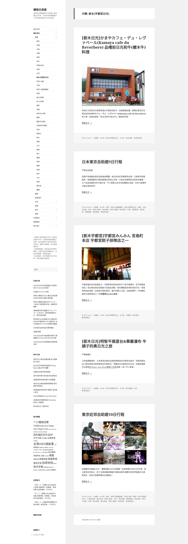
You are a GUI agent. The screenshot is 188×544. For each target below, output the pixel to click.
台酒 (55, 444)
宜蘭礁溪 (41, 447)
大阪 (38, 49)
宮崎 (38, 182)
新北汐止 (40, 452)
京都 (38, 45)
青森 (38, 57)
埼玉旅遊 (122, 499)
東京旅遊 (96, 212)
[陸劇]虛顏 (37, 332)
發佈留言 (139, 138)
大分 (38, 178)
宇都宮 (128, 315)
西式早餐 (38, 466)
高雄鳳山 (53, 470)
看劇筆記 (36, 222)
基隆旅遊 (36, 447)
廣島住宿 (50, 450)
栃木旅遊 (105, 210)
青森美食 (35, 470)
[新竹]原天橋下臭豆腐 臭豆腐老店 (45, 376)
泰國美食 (36, 455)
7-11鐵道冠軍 (41, 422)
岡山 (38, 137)
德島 (38, 150)
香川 (38, 154)
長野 (38, 109)
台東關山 (35, 441)
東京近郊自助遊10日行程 (103, 414)
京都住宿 (35, 432)
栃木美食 (129, 138)
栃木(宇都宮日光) (43, 77)
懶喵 (96, 138)
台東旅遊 (51, 438)
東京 (38, 41)
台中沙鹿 (37, 438)
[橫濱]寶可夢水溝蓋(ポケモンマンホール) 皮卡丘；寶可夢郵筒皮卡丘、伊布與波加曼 (45, 312)
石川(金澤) (40, 101)
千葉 (38, 85)
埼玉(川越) (40, 81)
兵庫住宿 (40, 432)
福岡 (38, 166)
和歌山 (39, 133)
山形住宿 (51, 447)
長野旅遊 (88, 212)
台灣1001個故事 (43, 444)
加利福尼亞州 (40, 434)
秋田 (38, 69)
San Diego (49, 425)
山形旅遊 (35, 450)
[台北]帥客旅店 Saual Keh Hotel (44, 396)
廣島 (38, 141)
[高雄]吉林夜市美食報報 (41, 372)
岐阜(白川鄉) (41, 113)
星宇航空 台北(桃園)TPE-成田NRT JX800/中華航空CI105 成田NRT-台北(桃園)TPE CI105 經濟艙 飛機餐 (45, 321)
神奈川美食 (97, 210)
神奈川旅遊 (114, 210)
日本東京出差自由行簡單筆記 (43, 328)
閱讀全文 (87, 123)
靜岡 (38, 117)
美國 (36, 214)
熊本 (38, 174)
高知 (38, 162)
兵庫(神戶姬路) (42, 125)
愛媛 (38, 158)
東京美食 (104, 501)
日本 (36, 37)
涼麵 (42, 456)
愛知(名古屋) (41, 121)
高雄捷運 (48, 470)
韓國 (36, 194)
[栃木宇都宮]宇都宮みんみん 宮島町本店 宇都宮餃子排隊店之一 (112, 238)
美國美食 (52, 458)
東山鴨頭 (51, 452)
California (38, 425)
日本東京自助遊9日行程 (102, 161)
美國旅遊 (43, 459)
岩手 (38, 61)
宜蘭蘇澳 (46, 447)
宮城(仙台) (40, 65)
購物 (38, 190)
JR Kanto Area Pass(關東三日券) (103, 367)
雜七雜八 (36, 226)
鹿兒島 (39, 186)
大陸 (36, 202)
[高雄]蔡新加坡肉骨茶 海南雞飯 (44, 380)
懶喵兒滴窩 (40, 9)
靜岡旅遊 (129, 499)
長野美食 (135, 210)
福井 (38, 105)
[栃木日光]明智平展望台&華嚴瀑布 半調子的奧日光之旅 (114, 344)
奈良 (38, 129)
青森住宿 (51, 467)
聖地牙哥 (37, 463)
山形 (38, 73)
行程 (128, 210)
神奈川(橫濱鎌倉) (43, 89)
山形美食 (40, 450)
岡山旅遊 (45, 450)
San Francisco (52, 429)
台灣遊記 (36, 218)
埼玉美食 (137, 499)
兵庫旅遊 (45, 432)
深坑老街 (46, 456)
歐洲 (36, 210)
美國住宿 (36, 459)
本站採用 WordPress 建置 (91, 520)
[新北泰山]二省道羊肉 (41, 406)
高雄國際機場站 (42, 470)
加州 (50, 434)
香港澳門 (38, 198)
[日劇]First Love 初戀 (41, 292)
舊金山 (55, 463)
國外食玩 (36, 33)
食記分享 (36, 29)
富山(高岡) (40, 97)
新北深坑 (45, 452)
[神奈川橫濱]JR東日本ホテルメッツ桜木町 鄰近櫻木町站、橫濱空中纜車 (45, 304)
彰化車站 (35, 452)
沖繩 (38, 53)
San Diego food (40, 429)
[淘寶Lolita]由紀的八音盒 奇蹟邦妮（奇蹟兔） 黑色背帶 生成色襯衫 (44, 487)
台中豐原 (44, 438)
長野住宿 (46, 467)
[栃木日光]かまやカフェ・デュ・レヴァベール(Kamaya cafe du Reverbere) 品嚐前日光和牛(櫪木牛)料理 (114, 44)
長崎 (38, 170)
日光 (135, 388)
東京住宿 (100, 499)
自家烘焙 (47, 463)
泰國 (36, 206)
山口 (38, 145)
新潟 (38, 93)
